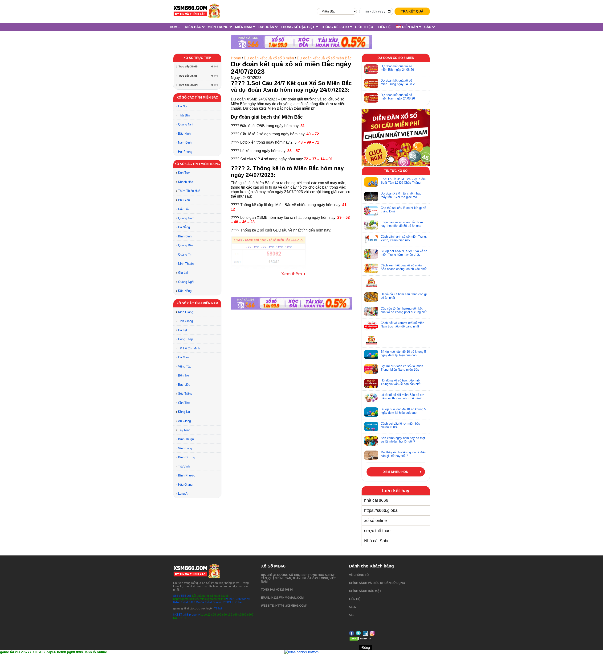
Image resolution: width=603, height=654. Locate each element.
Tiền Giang (185, 321)
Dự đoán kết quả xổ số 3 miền (269, 58)
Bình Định (184, 236)
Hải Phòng (185, 151)
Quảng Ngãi (186, 282)
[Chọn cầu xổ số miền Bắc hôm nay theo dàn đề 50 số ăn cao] (371, 225)
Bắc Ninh (184, 133)
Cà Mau (183, 357)
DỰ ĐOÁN (266, 27)
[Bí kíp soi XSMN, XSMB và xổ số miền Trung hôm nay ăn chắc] (371, 254)
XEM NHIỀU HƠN (395, 472)
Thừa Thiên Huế (189, 191)
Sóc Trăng (185, 393)
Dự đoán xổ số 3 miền (396, 58)
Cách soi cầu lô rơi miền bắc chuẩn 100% (400, 425)
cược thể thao (377, 530)
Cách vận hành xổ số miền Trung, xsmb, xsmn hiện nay (404, 238)
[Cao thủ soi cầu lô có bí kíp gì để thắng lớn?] (371, 210)
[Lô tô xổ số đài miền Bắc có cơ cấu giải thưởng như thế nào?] (371, 397)
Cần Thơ (184, 403)
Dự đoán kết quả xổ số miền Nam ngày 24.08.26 (398, 96)
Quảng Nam (186, 218)
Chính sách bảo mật (365, 591)
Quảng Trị (184, 254)
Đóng (366, 648)
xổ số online (375, 520)
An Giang (184, 421)
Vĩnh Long (185, 448)
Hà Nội (182, 106)
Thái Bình (184, 115)
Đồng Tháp (185, 339)
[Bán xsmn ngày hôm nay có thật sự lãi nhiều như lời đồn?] (371, 441)
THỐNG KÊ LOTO (335, 27)
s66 (189, 595)
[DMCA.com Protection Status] (361, 640)
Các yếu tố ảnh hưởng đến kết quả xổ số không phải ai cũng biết (404, 310)
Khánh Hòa (185, 182)
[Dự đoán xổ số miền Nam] (371, 98)
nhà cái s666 (376, 500)
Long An (183, 493)
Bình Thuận (186, 439)
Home (175, 27)
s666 (352, 607)
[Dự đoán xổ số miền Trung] (371, 83)
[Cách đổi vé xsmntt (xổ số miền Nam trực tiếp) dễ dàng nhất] (371, 326)
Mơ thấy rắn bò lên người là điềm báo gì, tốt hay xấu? (404, 454)
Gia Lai (183, 272)
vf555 (182, 595)
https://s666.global (381, 510)
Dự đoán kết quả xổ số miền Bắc (324, 58)
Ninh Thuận (186, 263)
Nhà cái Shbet (377, 540)
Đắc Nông (184, 291)
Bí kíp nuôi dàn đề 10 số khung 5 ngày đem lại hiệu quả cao (403, 353)
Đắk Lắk (183, 209)
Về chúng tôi (359, 575)
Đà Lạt (182, 330)
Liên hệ (384, 27)
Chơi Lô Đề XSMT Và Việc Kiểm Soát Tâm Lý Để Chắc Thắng (403, 180)
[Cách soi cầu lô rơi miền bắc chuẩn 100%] (371, 426)
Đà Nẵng (184, 227)
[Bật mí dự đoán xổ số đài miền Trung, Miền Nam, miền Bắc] (371, 369)
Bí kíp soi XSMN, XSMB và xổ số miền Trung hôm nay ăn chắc (404, 252)
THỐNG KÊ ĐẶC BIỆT (298, 27)
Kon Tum (184, 172)
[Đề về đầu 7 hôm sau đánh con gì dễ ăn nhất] (371, 297)
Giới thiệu (364, 27)
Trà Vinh (184, 466)
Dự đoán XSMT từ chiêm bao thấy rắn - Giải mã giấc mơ (401, 195)
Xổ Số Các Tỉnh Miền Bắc (197, 97)
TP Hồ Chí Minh (189, 348)
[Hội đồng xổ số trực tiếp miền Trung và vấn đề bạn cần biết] (371, 383)
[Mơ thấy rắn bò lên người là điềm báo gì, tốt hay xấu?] (371, 455)
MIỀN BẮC (193, 27)
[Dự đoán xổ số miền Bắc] (371, 69)
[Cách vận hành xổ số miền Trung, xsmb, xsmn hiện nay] (371, 239)
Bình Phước (186, 475)
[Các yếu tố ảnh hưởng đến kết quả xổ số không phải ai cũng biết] (371, 311)
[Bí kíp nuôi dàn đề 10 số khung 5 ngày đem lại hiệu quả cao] (371, 354)
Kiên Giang (185, 312)
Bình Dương (186, 457)
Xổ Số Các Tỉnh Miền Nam (197, 303)
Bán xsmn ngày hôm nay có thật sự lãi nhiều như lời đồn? (403, 439)
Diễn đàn (409, 27)
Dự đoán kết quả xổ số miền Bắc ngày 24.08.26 (397, 67)
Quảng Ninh (186, 124)
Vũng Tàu (184, 366)
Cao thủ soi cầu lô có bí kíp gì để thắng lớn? (403, 209)
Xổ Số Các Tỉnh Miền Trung (197, 164)
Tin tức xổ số (395, 171)
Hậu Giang (185, 484)
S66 (175, 595)
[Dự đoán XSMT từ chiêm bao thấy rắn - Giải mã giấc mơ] (371, 196)
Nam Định (184, 142)
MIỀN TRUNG (218, 27)
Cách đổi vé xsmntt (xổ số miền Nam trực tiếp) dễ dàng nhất (402, 324)
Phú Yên (184, 200)
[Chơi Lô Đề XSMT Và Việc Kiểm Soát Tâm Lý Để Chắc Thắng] (371, 182)
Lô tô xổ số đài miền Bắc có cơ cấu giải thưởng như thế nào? (402, 396)
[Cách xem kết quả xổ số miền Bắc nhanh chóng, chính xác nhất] (371, 268)
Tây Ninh (184, 430)
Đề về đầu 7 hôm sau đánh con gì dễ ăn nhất (404, 295)
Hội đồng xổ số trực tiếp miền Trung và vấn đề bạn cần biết (401, 382)
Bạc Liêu (184, 384)
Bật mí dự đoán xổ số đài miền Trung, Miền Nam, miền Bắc (402, 367)
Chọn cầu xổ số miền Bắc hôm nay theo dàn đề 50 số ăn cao (402, 224)
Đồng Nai (184, 412)
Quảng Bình (186, 245)
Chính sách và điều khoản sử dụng (377, 583)
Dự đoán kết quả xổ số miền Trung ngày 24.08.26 (398, 82)
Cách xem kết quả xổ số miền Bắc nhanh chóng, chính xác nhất (404, 267)
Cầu (427, 27)
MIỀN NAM (243, 27)
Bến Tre (183, 375)
